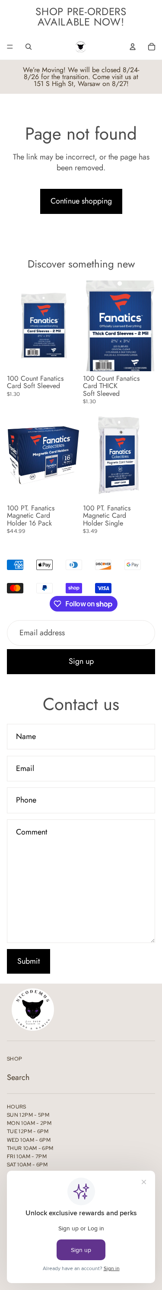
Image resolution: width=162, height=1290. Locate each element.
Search (18, 1077)
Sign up (81, 661)
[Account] (132, 46)
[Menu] (10, 47)
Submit (28, 961)
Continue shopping (81, 201)
